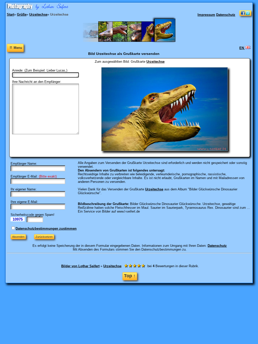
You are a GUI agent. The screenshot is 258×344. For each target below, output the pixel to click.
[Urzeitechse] (168, 41)
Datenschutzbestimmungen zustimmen (46, 228)
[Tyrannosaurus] (138, 41)
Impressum (206, 15)
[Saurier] (110, 41)
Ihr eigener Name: (24, 189)
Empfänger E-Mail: (24, 176)
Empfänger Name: (24, 163)
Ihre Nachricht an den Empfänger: (36, 82)
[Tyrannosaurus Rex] (124, 41)
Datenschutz (225, 15)
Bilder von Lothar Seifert (80, 266)
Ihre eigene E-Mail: (24, 202)
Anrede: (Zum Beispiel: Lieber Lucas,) (39, 70)
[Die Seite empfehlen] (245, 15)
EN (242, 48)
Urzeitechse (155, 61)
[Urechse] (153, 41)
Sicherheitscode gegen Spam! (32, 215)
